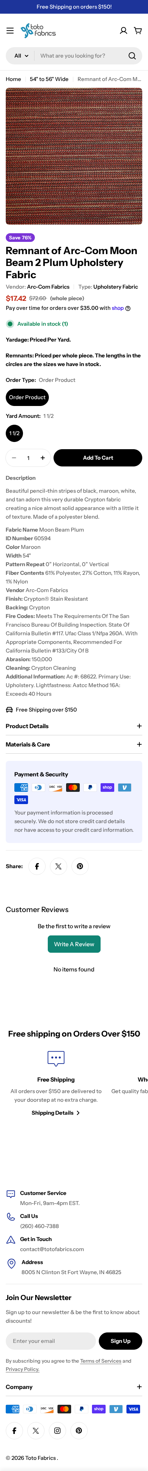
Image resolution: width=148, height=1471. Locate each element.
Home (13, 79)
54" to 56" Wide (49, 79)
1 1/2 (14, 433)
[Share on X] (58, 866)
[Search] (132, 55)
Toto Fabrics (41, 1457)
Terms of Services (100, 1361)
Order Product (27, 397)
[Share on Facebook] (37, 866)
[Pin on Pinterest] (80, 866)
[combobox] (74, 55)
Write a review (74, 944)
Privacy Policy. (23, 1369)
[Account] (123, 30)
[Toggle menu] (10, 30)
